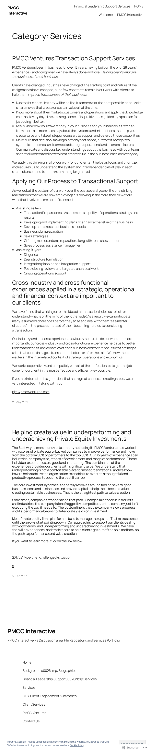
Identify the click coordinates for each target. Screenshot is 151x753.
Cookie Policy (77, 745)
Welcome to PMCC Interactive (121, 14)
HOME (139, 6)
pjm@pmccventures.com (31, 391)
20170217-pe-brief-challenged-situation (42, 557)
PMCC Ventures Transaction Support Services (73, 58)
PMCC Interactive (17, 10)
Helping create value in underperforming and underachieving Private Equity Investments (71, 435)
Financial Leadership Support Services (102, 6)
